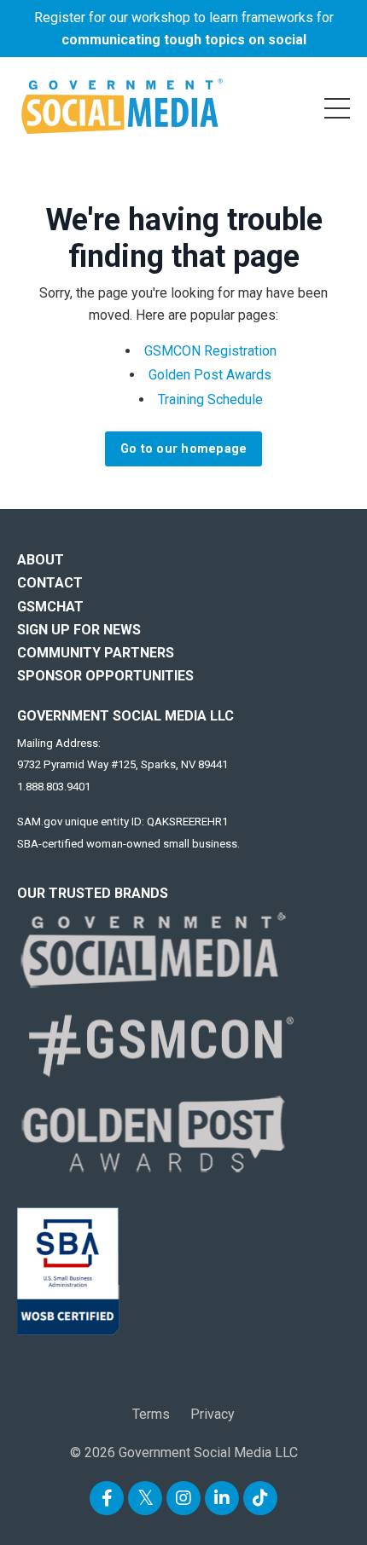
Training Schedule (210, 399)
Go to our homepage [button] (184, 449)
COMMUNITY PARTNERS (95, 653)
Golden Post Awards (210, 375)
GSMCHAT (50, 607)
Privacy (212, 1414)
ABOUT (40, 560)
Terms (151, 1414)
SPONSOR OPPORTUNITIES (105, 676)
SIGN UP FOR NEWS (79, 630)
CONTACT (50, 583)
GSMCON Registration (210, 351)
